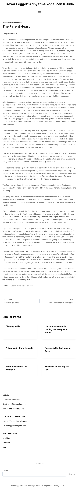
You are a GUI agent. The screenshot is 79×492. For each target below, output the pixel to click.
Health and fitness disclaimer (14, 404)
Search (5, 471)
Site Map (6, 438)
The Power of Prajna (10, 301)
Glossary (6, 443)
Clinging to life (13, 326)
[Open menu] (39, 12)
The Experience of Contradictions (63, 301)
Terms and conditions (11, 400)
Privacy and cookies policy (13, 409)
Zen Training (17, 22)
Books (5, 447)
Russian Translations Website (14, 421)
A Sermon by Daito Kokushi (19, 348)
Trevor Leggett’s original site (14, 426)
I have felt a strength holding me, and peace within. (56, 329)
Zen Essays (6, 22)
